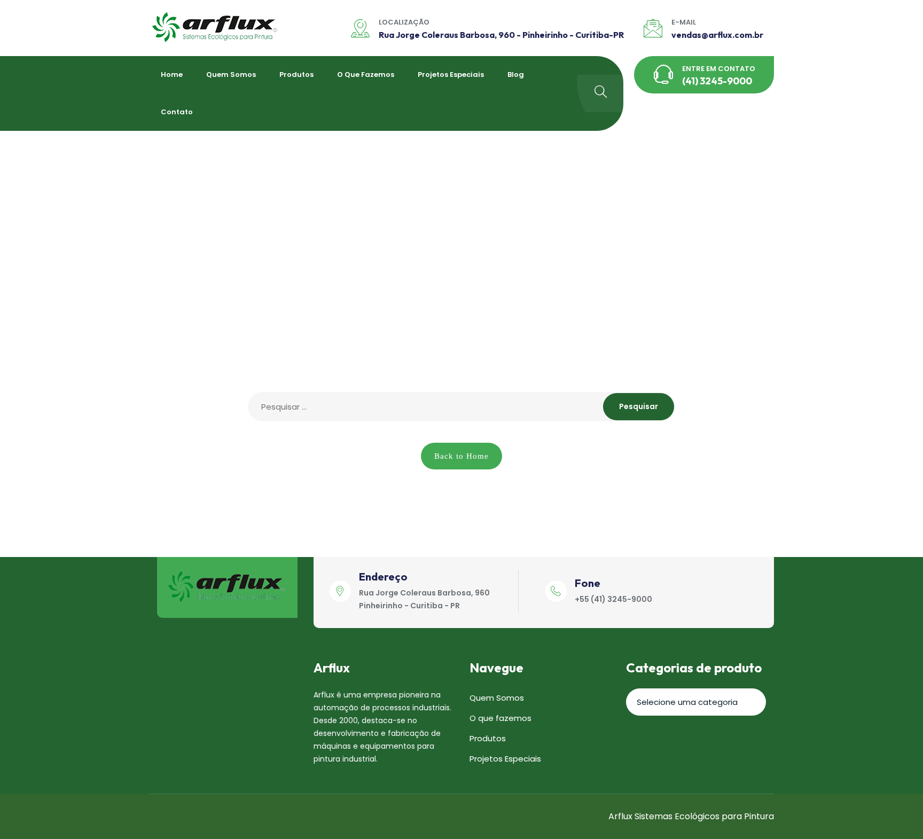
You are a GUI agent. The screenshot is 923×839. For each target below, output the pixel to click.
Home (172, 74)
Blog (515, 74)
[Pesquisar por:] (461, 406)
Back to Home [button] (461, 456)
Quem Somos (231, 74)
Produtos (296, 74)
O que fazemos (365, 74)
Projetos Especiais (451, 74)
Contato (177, 112)
